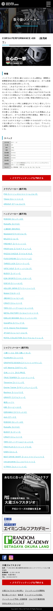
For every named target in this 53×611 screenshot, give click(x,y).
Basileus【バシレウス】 (14, 392)
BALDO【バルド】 (11, 239)
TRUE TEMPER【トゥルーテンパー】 (19, 378)
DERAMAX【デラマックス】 (15, 412)
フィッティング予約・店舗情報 (14, 599)
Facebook (4, 557)
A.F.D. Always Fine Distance (16, 328)
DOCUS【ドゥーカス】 (13, 283)
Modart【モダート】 (12, 293)
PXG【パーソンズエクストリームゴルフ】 (21, 194)
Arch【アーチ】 (10, 417)
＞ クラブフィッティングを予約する (27, 178)
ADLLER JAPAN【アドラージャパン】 (19, 288)
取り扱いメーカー (9, 595)
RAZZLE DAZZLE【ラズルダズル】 (18, 254)
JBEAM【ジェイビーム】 (14, 298)
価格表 (20, 595)
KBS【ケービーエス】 (13, 407)
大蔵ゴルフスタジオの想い (13, 591)
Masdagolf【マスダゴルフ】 (15, 234)
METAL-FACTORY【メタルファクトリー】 (21, 313)
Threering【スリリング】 (14, 383)
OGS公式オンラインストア (13, 603)
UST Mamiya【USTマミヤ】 (15, 368)
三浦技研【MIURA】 (12, 229)
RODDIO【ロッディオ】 (14, 219)
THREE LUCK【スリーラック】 (17, 264)
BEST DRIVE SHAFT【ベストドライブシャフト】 (24, 457)
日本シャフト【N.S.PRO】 (15, 373)
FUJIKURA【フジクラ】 (14, 358)
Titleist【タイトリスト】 (14, 199)
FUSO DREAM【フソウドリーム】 (18, 259)
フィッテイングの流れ (34, 595)
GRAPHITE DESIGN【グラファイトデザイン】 (23, 363)
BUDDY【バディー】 (12, 274)
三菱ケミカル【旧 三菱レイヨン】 (17, 353)
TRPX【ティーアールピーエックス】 (19, 308)
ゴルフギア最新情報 (37, 599)
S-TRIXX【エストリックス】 (15, 467)
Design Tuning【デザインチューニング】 (21, 388)
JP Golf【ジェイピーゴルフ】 (16, 333)
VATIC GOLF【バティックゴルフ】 (18, 269)
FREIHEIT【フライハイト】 (15, 244)
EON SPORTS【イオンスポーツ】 (18, 278)
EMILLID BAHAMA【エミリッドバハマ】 (20, 318)
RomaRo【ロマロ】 (12, 224)
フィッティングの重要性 (35, 591)
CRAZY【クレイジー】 (13, 303)
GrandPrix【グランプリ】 (14, 323)
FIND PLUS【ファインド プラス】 (18, 447)
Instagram (11, 557)
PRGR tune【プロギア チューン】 (18, 249)
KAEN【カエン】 (11, 452)
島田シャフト (9, 402)
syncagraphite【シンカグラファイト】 (20, 462)
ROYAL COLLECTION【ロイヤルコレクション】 (24, 338)
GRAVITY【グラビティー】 (15, 397)
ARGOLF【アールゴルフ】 (15, 204)
